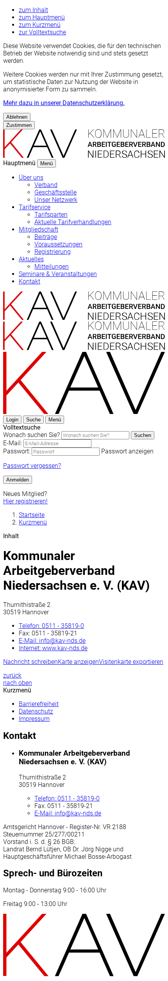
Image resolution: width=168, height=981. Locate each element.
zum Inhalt (33, 10)
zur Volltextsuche (42, 32)
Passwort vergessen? (32, 465)
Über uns (31, 177)
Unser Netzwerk (55, 199)
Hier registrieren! (25, 501)
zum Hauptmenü (42, 17)
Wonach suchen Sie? (31, 435)
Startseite (32, 515)
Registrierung (52, 251)
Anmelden (17, 480)
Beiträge (45, 237)
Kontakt (29, 281)
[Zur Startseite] (84, 317)
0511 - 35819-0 (51, 626)
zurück (12, 675)
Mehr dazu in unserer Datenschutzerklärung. (64, 103)
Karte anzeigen (78, 661)
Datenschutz (36, 711)
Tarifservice (34, 207)
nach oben (17, 683)
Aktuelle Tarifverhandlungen (72, 222)
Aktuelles (31, 259)
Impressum (34, 718)
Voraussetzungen (58, 244)
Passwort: (16, 451)
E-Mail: (12, 443)
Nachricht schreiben (30, 661)
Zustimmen (19, 125)
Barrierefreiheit (39, 704)
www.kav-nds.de (53, 648)
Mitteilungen (51, 266)
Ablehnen (16, 117)
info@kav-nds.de (52, 640)
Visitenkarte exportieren (131, 661)
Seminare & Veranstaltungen (58, 274)
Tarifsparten (51, 214)
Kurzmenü (33, 522)
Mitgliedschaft (38, 229)
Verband (45, 185)
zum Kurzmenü (40, 25)
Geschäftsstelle (55, 192)
